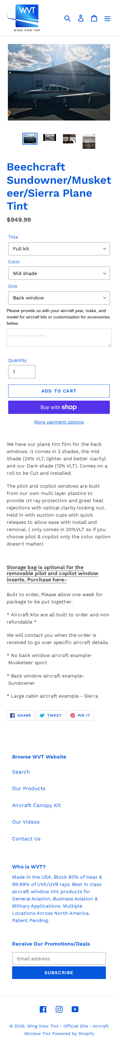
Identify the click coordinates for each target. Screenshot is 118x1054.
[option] (30, 139)
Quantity (17, 360)
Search (21, 772)
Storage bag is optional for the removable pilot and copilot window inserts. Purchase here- (52, 573)
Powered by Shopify (73, 1033)
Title (13, 237)
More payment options (59, 422)
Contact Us (26, 839)
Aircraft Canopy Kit (36, 805)
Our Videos (26, 822)
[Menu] (107, 18)
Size (13, 286)
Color (14, 261)
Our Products (28, 788)
